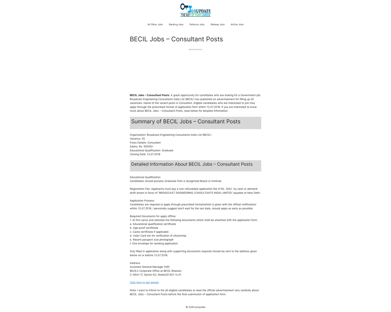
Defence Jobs (197, 24)
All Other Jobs (155, 24)
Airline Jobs (237, 24)
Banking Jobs (176, 24)
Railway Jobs (218, 24)
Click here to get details (144, 282)
